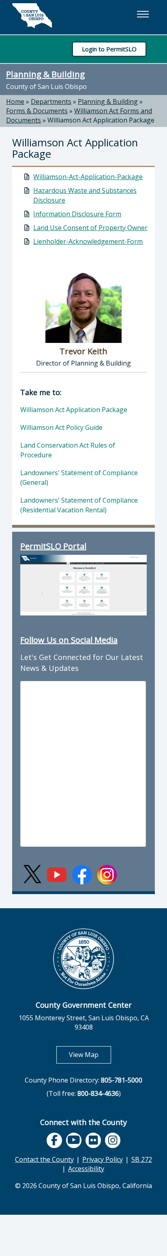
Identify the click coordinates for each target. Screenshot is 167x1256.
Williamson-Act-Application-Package (88, 176)
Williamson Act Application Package (100, 120)
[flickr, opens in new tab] (93, 1140)
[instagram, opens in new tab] (112, 1140)
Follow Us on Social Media (69, 639)
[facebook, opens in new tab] (54, 1140)
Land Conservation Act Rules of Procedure (67, 450)
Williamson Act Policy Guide (61, 427)
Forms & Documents (37, 110)
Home (15, 101)
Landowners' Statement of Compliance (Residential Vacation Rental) (79, 505)
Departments (51, 101)
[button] (143, 14)
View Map (90, 1054)
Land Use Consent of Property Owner (90, 227)
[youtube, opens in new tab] (73, 1140)
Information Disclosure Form (77, 213)
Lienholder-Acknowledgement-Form (88, 241)
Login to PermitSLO (109, 49)
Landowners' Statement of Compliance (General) (79, 477)
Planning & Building (45, 74)
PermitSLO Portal (53, 546)
